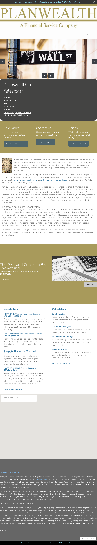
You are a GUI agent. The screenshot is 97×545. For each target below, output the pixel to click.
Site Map (4, 531)
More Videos (6, 279)
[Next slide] (94, 61)
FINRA (39, 479)
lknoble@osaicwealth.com (16, 115)
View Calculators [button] (15, 144)
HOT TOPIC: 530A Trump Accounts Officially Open (20, 369)
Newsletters (11, 309)
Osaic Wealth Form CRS (10, 472)
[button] (89, 34)
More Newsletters (13, 390)
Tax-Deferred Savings (62, 337)
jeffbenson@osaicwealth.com (17, 113)
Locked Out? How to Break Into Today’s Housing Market (23, 335)
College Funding (60, 349)
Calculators (59, 309)
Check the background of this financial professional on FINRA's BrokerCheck (47, 2)
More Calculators (61, 363)
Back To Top (87, 538)
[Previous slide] (2, 61)
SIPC (46, 479)
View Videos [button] (77, 144)
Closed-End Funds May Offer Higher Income (21, 352)
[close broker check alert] (94, 2)
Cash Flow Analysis (61, 326)
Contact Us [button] (44, 142)
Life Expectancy (60, 314)
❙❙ (51, 75)
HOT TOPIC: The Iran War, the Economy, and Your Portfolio (23, 315)
